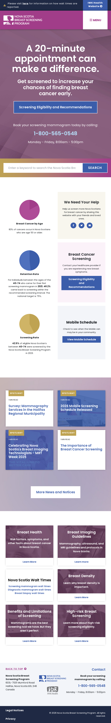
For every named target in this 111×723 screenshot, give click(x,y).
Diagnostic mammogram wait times (29, 589)
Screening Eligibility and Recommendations (55, 107)
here (25, 3)
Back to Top (14, 668)
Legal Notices (15, 710)
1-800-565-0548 (55, 133)
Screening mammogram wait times (30, 586)
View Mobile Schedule (81, 339)
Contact (98, 669)
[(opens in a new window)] (73, 225)
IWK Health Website (95, 4)
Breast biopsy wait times (29, 593)
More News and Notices (55, 492)
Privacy (11, 719)
